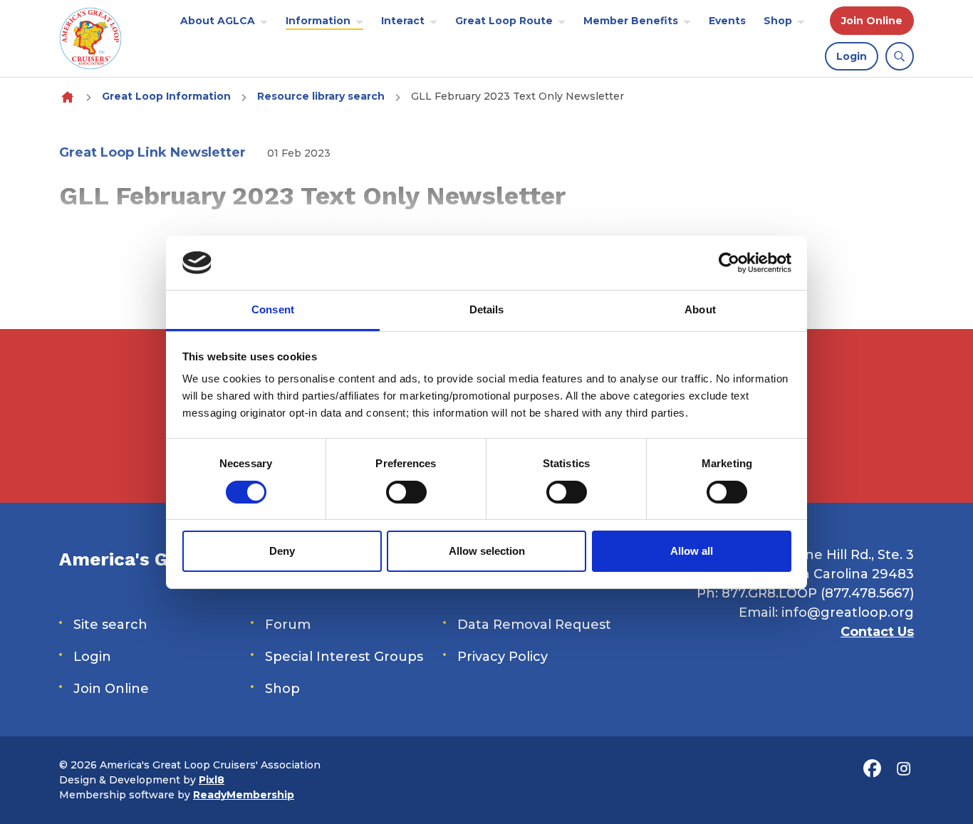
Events (727, 20)
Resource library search (321, 96)
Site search (110, 624)
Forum (288, 624)
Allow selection (487, 551)
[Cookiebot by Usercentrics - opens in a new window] (729, 262)
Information (318, 20)
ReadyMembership (243, 794)
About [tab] (700, 309)
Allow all (691, 551)
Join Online (871, 20)
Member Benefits (630, 20)
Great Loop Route (504, 20)
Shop (778, 20)
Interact (403, 20)
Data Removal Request (534, 624)
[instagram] (903, 768)
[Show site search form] (899, 56)
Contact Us (877, 632)
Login (851, 56)
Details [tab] (486, 309)
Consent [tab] (272, 309)
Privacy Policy (502, 656)
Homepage (67, 96)
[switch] (406, 492)
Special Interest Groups (344, 656)
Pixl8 (211, 779)
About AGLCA (217, 20)
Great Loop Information (166, 96)
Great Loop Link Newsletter (152, 152)
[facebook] (872, 768)
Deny (282, 551)
